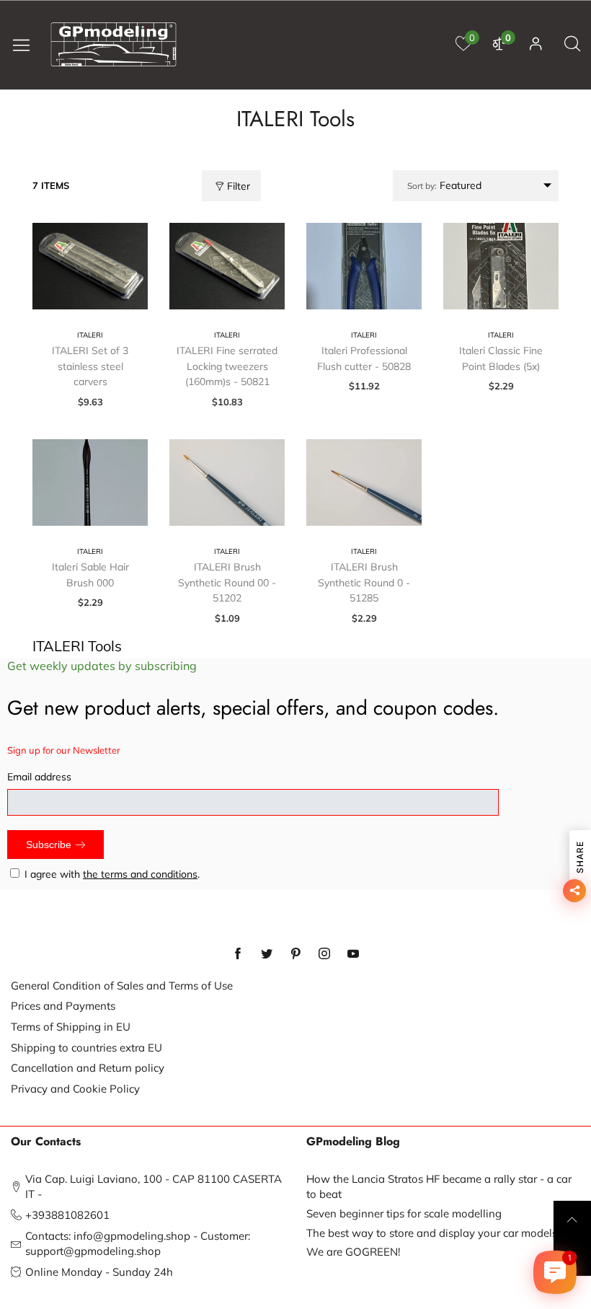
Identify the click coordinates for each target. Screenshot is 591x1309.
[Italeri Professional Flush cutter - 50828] (364, 266)
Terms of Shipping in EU (70, 1026)
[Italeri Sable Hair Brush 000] (90, 482)
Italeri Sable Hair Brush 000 (90, 574)
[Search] (572, 44)
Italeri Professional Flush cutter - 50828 (364, 358)
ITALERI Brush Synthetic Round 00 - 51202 (227, 582)
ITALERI (90, 335)
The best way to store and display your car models (431, 1233)
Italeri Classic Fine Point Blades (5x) (501, 358)
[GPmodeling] (114, 44)
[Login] (535, 44)
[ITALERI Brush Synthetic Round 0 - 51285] (364, 482)
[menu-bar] (27, 44)
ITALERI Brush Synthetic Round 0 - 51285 (364, 582)
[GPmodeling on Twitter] (266, 954)
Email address (39, 776)
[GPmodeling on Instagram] (324, 954)
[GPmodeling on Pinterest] (295, 954)
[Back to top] (572, 1219)
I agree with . (112, 874)
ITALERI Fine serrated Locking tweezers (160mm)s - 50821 (227, 366)
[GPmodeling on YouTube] (353, 954)
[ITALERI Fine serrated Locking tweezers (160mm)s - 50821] (227, 266)
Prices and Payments (63, 1006)
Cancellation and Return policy (87, 1068)
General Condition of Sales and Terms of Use (122, 985)
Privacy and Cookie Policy (75, 1089)
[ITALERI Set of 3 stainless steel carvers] (90, 266)
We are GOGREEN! (353, 1252)
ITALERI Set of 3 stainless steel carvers (90, 366)
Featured (444, 185)
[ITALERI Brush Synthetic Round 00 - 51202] (227, 482)
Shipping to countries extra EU (86, 1047)
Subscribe (48, 844)
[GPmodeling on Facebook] (237, 954)
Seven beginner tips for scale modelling (404, 1213)
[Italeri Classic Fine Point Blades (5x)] (501, 266)
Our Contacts (46, 1142)
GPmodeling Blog (353, 1142)
